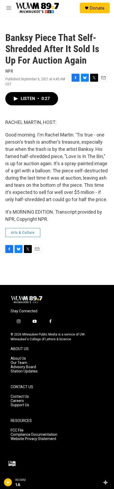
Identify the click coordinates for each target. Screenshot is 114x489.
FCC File (17, 430)
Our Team (19, 363)
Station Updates (24, 371)
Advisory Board (23, 367)
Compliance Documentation (34, 435)
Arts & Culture (23, 232)
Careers (17, 401)
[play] (8, 482)
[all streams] (107, 482)
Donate (97, 8)
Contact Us (20, 397)
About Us (18, 358)
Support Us (20, 405)
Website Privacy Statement (33, 439)
